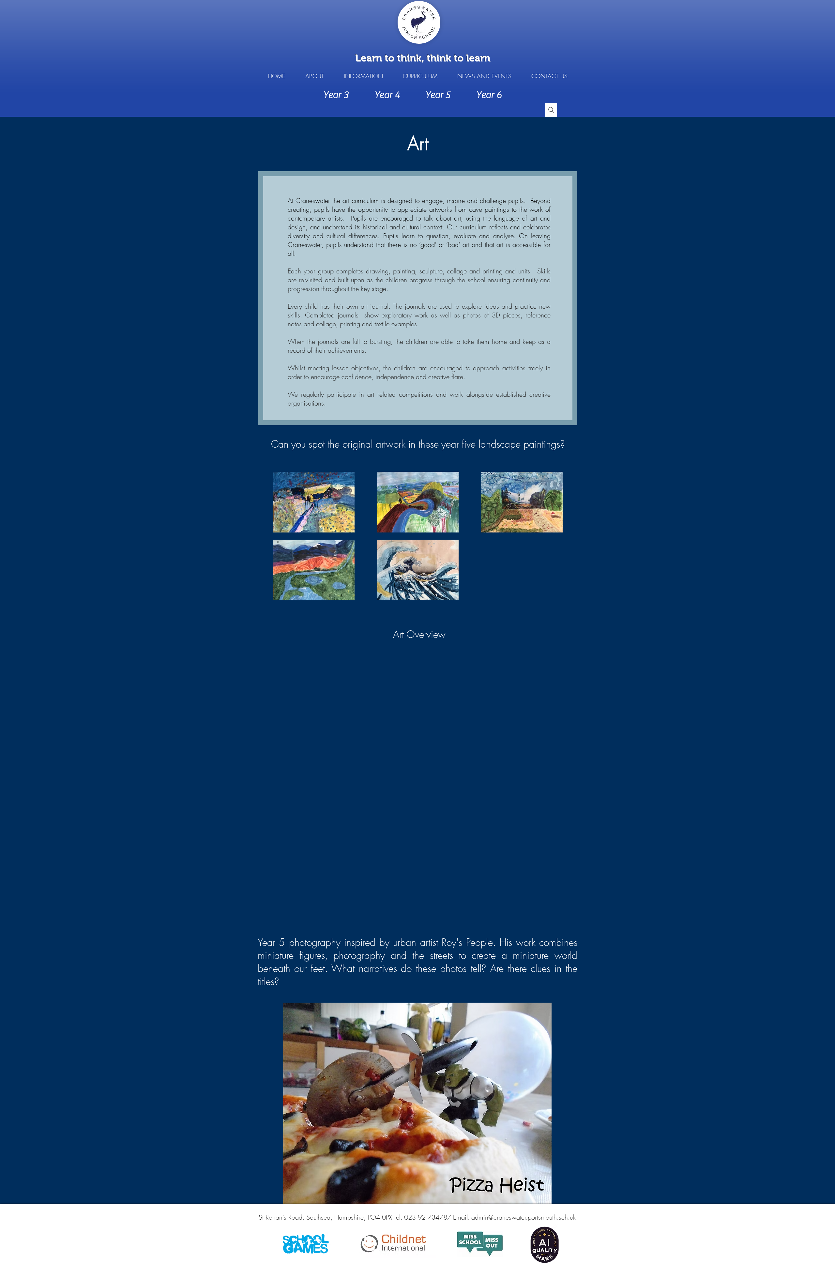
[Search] (551, 110)
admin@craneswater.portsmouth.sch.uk (523, 1217)
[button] (314, 76)
